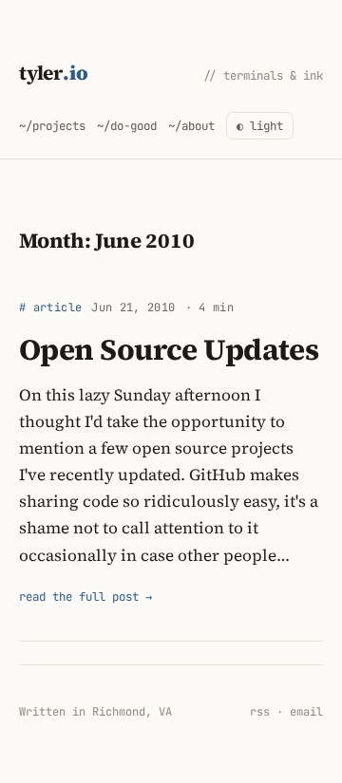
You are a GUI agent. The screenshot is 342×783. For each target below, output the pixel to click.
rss (260, 711)
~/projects (52, 126)
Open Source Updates (168, 349)
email (306, 711)
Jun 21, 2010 (133, 307)
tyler (53, 72)
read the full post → (85, 596)
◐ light (260, 126)
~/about (191, 126)
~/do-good (127, 126)
